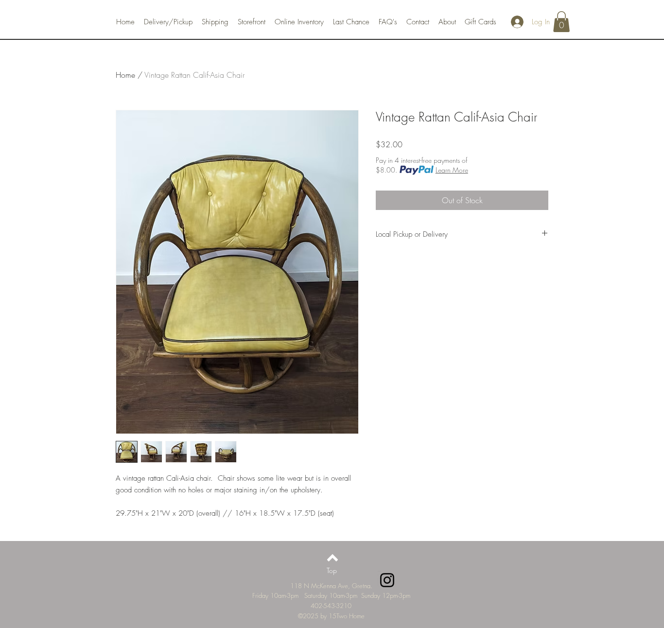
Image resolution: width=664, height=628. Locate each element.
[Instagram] (387, 580)
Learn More (452, 169)
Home (125, 75)
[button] (561, 21)
